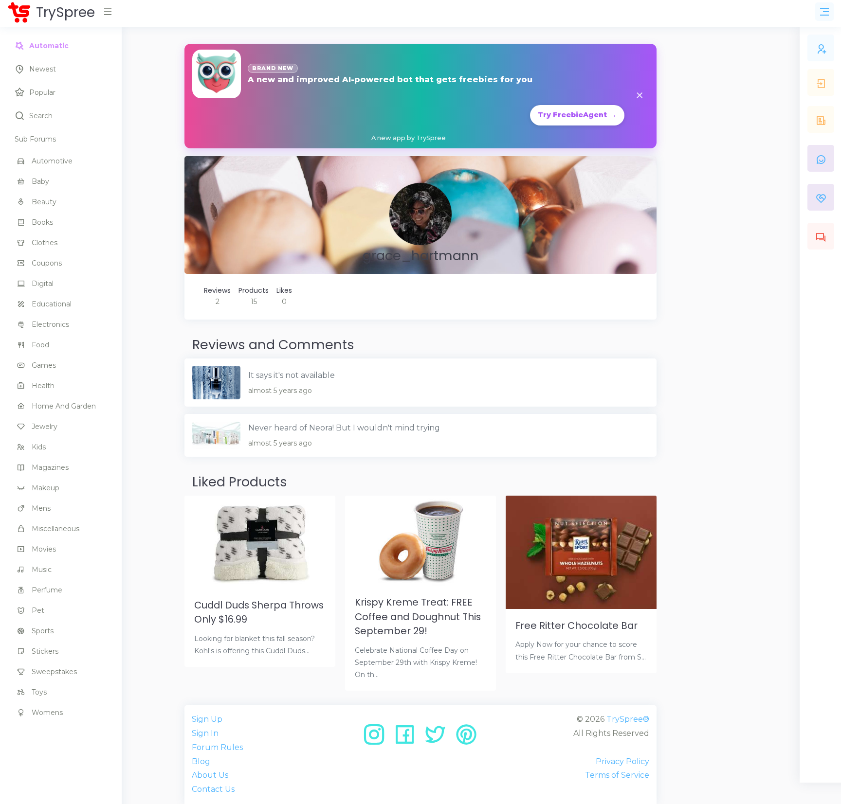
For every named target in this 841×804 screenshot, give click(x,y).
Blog (201, 761)
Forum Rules (217, 747)
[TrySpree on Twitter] (438, 738)
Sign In (205, 733)
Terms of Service (617, 775)
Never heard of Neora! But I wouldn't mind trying (344, 427)
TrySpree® (627, 719)
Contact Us (213, 789)
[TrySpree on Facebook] (408, 738)
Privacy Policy (622, 761)
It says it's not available (291, 375)
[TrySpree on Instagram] (377, 738)
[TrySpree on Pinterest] (466, 738)
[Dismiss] (639, 96)
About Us (210, 775)
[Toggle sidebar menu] (824, 11)
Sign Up (207, 719)
